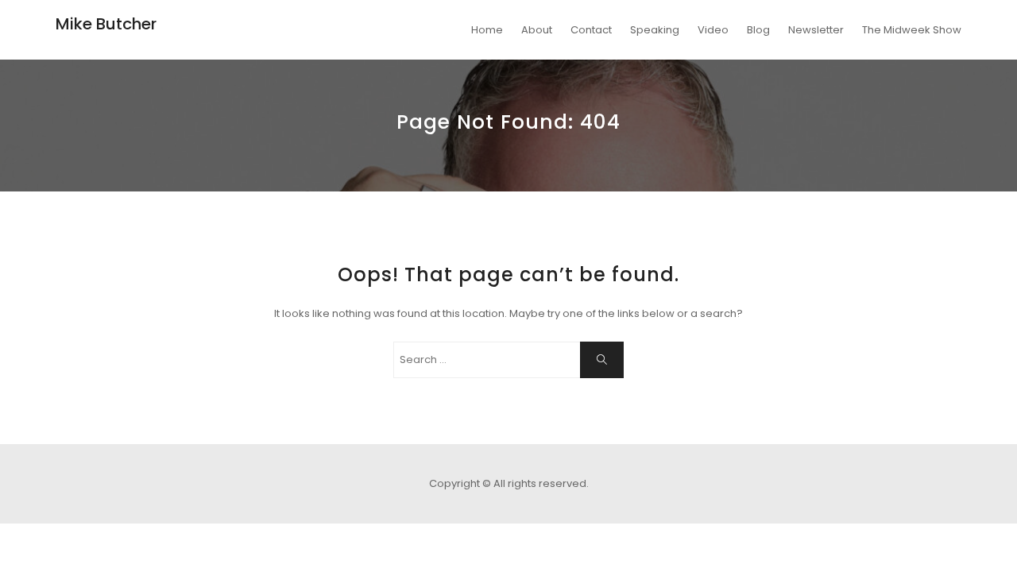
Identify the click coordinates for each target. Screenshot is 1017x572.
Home (487, 29)
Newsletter (816, 29)
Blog (758, 29)
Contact (591, 29)
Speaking (654, 29)
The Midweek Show (911, 29)
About (536, 29)
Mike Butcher (106, 24)
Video (713, 29)
